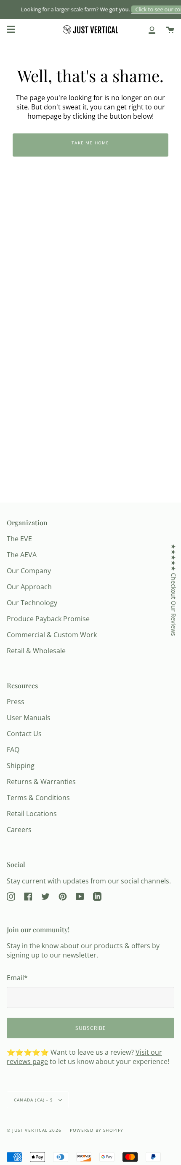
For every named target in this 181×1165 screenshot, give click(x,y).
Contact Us (24, 733)
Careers (19, 829)
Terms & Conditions (38, 797)
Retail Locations (32, 813)
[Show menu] (11, 29)
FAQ (13, 749)
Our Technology (32, 602)
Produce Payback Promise (48, 618)
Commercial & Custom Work (52, 634)
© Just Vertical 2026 (34, 1130)
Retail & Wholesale (36, 650)
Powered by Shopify (97, 1130)
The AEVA (22, 554)
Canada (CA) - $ (34, 1100)
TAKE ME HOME (90, 143)
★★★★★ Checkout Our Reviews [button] (174, 590)
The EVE (19, 538)
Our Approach (29, 586)
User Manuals (29, 717)
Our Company (29, 570)
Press (15, 701)
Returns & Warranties (41, 781)
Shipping (21, 765)
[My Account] (152, 29)
